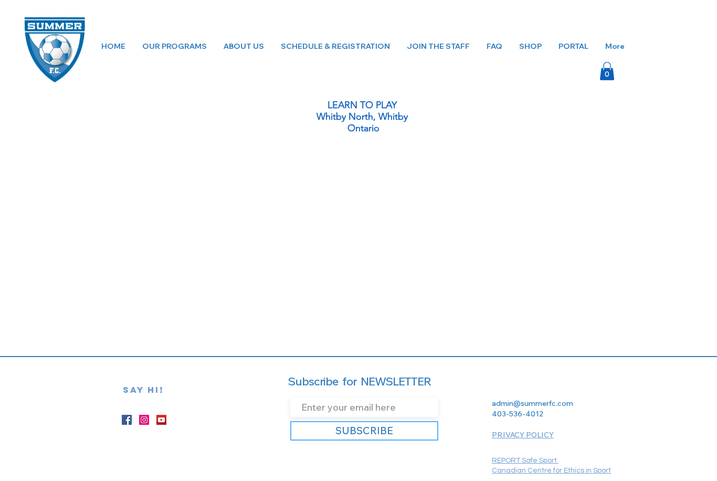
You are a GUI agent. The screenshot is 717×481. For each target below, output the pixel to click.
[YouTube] (161, 420)
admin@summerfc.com (532, 403)
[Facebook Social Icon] (127, 420)
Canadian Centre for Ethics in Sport (551, 470)
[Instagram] (144, 420)
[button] (607, 71)
